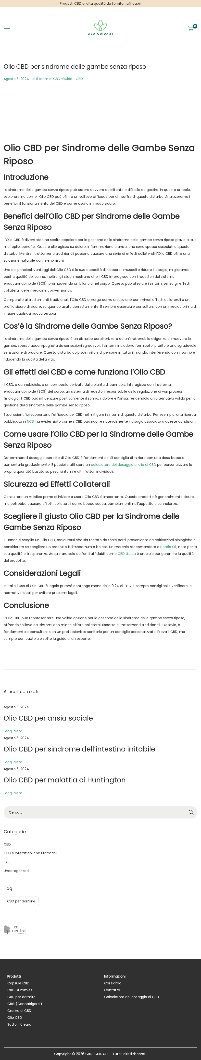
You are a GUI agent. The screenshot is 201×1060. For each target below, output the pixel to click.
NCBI (31, 421)
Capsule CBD (18, 983)
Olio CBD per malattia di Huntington (65, 780)
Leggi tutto (13, 731)
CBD (79, 78)
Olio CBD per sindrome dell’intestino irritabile (79, 749)
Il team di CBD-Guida (54, 78)
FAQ (7, 861)
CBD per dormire (21, 901)
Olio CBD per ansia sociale (48, 718)
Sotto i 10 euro (19, 1024)
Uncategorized (16, 870)
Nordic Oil (168, 546)
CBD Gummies (19, 990)
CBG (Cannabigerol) (24, 1003)
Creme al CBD (19, 1010)
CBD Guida (127, 553)
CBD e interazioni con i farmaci (30, 853)
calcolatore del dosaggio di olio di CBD (123, 464)
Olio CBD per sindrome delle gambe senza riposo (75, 67)
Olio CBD (14, 1017)
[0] (191, 28)
